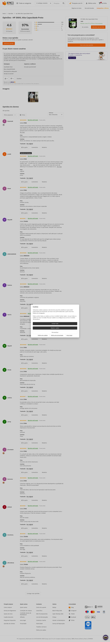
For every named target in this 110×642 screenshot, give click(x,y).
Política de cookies (43, 335)
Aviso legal (69, 335)
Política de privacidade (57, 335)
